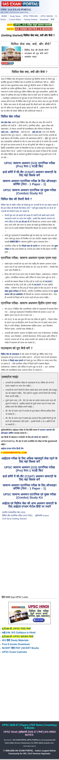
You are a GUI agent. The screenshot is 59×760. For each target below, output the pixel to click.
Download (44, 20)
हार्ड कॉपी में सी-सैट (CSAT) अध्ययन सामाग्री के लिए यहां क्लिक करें (29, 173)
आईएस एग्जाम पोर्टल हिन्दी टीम (12, 448)
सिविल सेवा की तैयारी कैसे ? (16, 199)
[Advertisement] (29, 556)
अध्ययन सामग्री (46, 430)
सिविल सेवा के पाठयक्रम (10, 354)
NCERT (48, 281)
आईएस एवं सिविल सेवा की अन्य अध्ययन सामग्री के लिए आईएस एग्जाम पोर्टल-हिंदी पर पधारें (29, 505)
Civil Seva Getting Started (14, 518)
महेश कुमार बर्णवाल (12, 291)
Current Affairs (15, 20)
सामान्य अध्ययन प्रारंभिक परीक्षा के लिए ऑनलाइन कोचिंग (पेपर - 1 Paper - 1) (29, 182)
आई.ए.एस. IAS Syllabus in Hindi (18, 632)
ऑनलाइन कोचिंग (7, 433)
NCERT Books (30, 648)
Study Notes (15, 16)
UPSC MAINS (47, 16)
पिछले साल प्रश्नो (16, 360)
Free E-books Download (16, 644)
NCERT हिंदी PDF (11, 648)
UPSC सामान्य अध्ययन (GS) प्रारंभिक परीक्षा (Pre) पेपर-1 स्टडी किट (29, 164)
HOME (4, 16)
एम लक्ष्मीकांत (18, 294)
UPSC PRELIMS (30, 16)
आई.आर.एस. (37, 132)
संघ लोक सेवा (6, 122)
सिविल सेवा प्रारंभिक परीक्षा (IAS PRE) (17, 515)
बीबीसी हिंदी (14, 241)
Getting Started (30, 20)
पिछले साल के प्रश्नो (29, 246)
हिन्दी (52, 20)
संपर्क (36, 437)
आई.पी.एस (14, 132)
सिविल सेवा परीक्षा (10, 116)
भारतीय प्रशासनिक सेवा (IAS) (13, 512)
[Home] (20, 5)
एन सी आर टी (24, 221)
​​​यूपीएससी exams (42, 515)
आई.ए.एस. (5, 132)
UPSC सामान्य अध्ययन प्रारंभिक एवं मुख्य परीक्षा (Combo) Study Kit (29, 191)
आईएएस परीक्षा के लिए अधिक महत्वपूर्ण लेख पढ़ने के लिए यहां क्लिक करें (29, 460)
